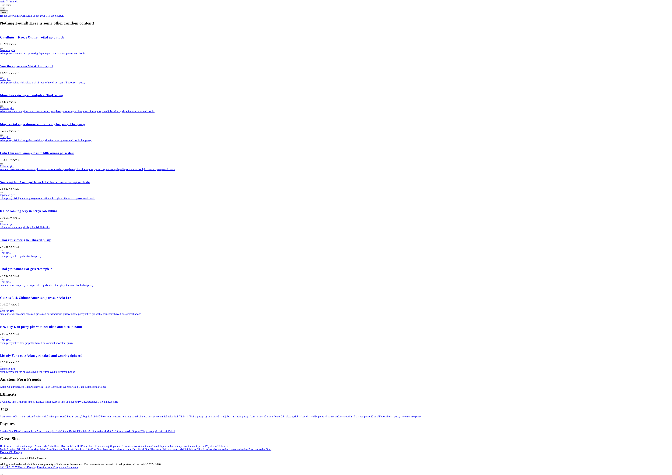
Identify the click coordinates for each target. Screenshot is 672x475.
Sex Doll (77, 446)
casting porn (81, 111)
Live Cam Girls (174, 449)
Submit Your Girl (40, 15)
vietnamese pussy (411, 416)
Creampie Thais (51, 431)
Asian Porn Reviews (93, 446)
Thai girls (5, 79)
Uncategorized (88, 401)
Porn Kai (114, 449)
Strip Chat (200, 446)
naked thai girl (32, 82)
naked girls (35, 53)
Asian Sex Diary (10, 431)
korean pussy (256, 416)
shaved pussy (65, 53)
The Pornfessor (205, 449)
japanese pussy (21, 53)
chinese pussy (95, 111)
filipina (182, 416)
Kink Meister (190, 449)
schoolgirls (142, 169)
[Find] (2, 8)
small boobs (79, 53)
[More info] (1, 48)
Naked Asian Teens (225, 449)
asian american (8, 111)
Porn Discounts (63, 446)
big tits (31, 227)
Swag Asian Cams (47, 386)
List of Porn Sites (48, 449)
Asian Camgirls (25, 446)
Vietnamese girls (107, 401)
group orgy (101, 169)
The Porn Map (30, 449)
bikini (16, 140)
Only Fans (122, 431)
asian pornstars (35, 111)
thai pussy (79, 82)
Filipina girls (24, 401)
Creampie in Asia (30, 431)
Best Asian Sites (262, 449)
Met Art (109, 431)
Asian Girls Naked (44, 446)
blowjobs (61, 111)
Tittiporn (134, 431)
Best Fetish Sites (141, 449)
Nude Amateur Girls (11, 449)
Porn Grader (125, 449)
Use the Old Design (11, 452)
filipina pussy (195, 416)
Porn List (25, 15)
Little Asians (96, 431)
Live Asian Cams (142, 446)
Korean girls (57, 401)
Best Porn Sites (82, 449)
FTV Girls (82, 431)
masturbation (42, 198)
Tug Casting (148, 431)
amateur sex (6, 169)
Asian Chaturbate (9, 386)
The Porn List (158, 449)
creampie (31, 285)
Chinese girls (7, 108)
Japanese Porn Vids (121, 446)
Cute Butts (68, 431)
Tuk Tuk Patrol (165, 431)
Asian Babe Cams (81, 386)
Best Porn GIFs (8, 446)
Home (3, 15)
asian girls (21, 111)
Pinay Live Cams (185, 446)
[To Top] (1, 474)
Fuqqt (107, 446)
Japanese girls (7, 50)
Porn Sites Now (100, 449)
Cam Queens (64, 386)
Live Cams (14, 15)
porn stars (52, 53)
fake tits (45, 227)
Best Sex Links (66, 449)
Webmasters (57, 15)
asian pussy (6, 53)
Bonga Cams (98, 386)
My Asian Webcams (217, 446)
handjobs (108, 111)
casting (70, 111)
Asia (9, 1)
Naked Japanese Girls (164, 446)
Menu (4, 12)
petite (44, 53)
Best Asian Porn (245, 449)
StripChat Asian (28, 386)
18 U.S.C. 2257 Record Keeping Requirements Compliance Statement (39, 467)
